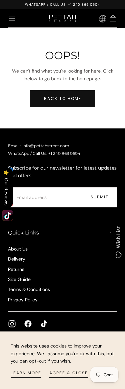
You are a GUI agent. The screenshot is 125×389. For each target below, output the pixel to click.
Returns (16, 269)
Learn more (26, 373)
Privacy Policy (23, 300)
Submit (100, 197)
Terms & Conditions (29, 289)
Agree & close (68, 373)
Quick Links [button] (23, 232)
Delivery (16, 259)
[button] (12, 18)
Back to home (62, 98)
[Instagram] (12, 323)
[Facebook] (28, 323)
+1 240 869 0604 (84, 4)
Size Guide (19, 279)
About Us (18, 249)
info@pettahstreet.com (45, 145)
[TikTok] (44, 323)
